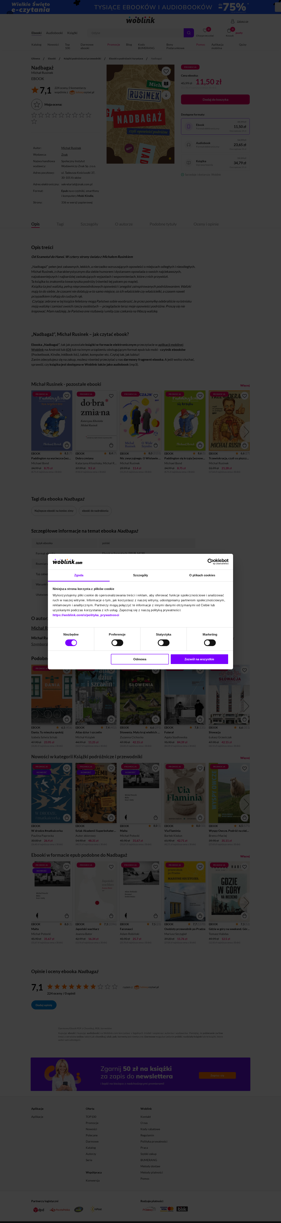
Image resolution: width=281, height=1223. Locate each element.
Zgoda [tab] (79, 575)
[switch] (117, 642)
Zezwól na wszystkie (199, 659)
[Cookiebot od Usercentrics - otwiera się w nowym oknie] (211, 562)
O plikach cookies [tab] (202, 575)
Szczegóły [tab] (140, 575)
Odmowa (139, 659)
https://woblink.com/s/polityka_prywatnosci (86, 615)
